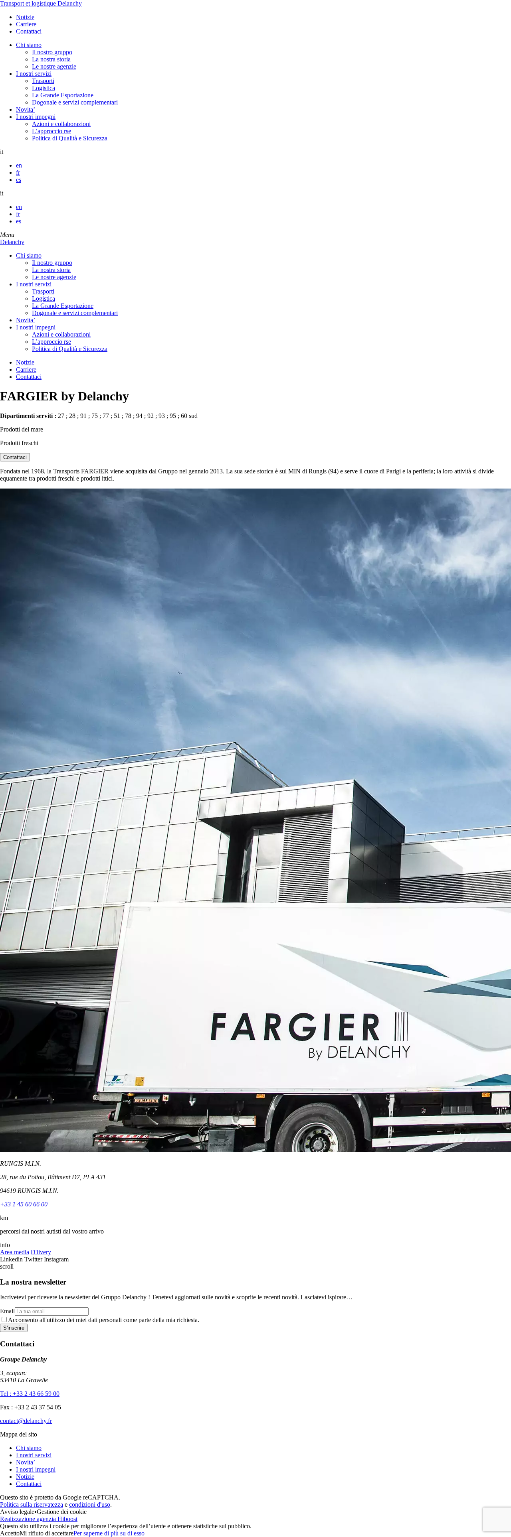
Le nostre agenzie (54, 66)
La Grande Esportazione (62, 95)
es (18, 179)
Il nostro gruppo (52, 52)
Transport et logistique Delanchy (41, 3)
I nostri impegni (35, 116)
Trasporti (43, 80)
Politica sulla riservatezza (31, 1504)
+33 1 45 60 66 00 (24, 1204)
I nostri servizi (33, 73)
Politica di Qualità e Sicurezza (69, 138)
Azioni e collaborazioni (61, 123)
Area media (14, 1252)
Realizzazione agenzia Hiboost (38, 1518)
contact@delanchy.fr (26, 1420)
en (19, 165)
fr (18, 172)
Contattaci (29, 31)
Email (7, 1311)
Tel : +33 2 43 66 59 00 (29, 1393)
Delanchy (12, 241)
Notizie (25, 17)
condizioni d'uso (89, 1504)
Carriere (26, 24)
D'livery (41, 1252)
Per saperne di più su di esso (109, 1533)
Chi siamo (29, 44)
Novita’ (25, 109)
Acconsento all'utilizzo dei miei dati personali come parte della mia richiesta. (103, 1319)
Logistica (43, 88)
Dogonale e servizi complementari (75, 102)
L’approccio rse (51, 131)
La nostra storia (51, 59)
